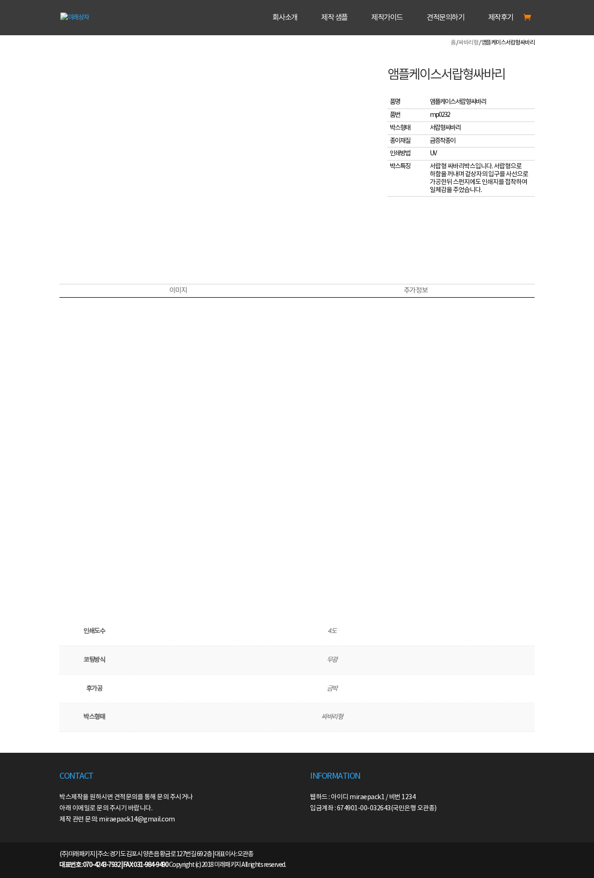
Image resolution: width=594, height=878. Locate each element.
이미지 (178, 291)
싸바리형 (468, 42)
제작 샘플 (334, 18)
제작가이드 (387, 18)
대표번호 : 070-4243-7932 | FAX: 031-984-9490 (113, 865)
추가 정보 (416, 291)
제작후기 (500, 18)
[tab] (177, 290)
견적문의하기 (445, 18)
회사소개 (284, 18)
